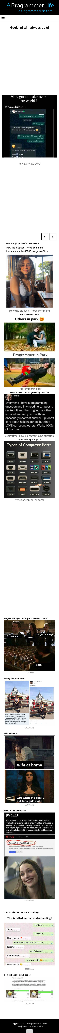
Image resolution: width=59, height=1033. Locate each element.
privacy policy (37, 1026)
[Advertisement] (29, 62)
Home (18, 1026)
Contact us (26, 1026)
